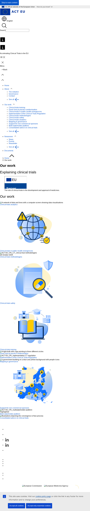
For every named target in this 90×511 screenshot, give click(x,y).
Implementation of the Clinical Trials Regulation (27, 114)
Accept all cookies (16, 506)
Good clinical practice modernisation (23, 110)
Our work (7, 105)
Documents (8, 151)
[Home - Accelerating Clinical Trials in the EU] (12, 12)
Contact (12, 96)
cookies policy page (43, 496)
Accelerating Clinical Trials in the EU (14, 420)
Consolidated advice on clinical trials (23, 128)
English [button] (10, 21)
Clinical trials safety (16, 117)
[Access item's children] (11, 89)
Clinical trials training (17, 107)
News (11, 139)
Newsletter (13, 143)
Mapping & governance (18, 122)
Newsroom (8, 136)
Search (3, 30)
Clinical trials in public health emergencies (25, 111)
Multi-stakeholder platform (19, 126)
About (6, 89)
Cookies (7, 461)
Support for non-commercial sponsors (23, 124)
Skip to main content (9, 3)
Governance (13, 94)
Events (11, 141)
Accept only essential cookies (39, 506)
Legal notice (9, 466)
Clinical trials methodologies (20, 116)
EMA (6, 475)
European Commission (13, 473)
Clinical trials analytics (17, 120)
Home (6, 85)
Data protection (10, 463)
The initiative (14, 92)
